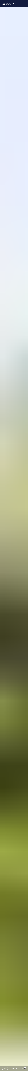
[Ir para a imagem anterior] (3, 1068)
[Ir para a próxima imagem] (6, 1068)
